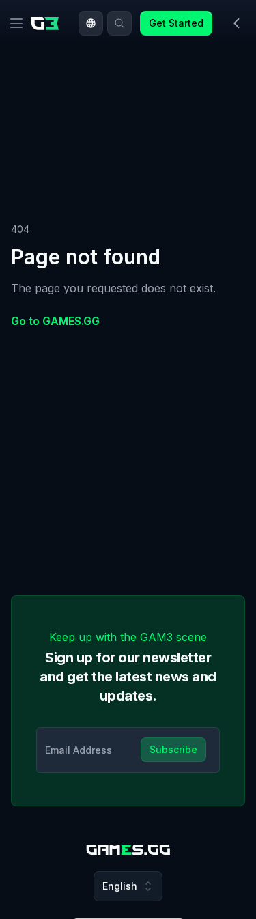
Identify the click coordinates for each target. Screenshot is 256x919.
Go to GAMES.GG (55, 321)
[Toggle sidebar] (237, 23)
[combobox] (91, 23)
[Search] (119, 23)
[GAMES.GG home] (47, 23)
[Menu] (16, 23)
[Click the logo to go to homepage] (128, 850)
